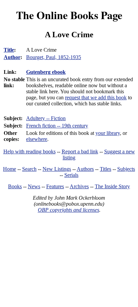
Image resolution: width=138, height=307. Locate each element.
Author (12, 57)
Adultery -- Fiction (46, 118)
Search (29, 169)
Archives (79, 186)
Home (9, 169)
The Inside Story (112, 186)
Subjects (126, 169)
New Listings (57, 169)
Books (15, 186)
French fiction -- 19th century (57, 126)
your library (107, 133)
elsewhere (36, 139)
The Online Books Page (69, 15)
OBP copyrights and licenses (68, 210)
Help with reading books (29, 151)
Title (9, 50)
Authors (85, 169)
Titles (105, 169)
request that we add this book (96, 97)
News (34, 186)
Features (55, 186)
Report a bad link (80, 151)
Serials (71, 175)
